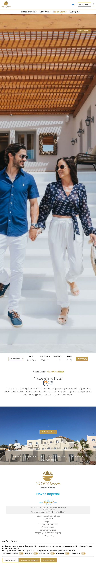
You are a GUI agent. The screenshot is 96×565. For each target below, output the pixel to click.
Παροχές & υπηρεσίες (48, 524)
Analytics (28, 553)
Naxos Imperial (28, 11)
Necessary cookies (10, 553)
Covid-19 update (83, 31)
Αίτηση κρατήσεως (48, 432)
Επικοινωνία (77, 456)
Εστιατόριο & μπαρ (48, 530)
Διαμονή (48, 521)
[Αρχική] (17, 11)
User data (60, 553)
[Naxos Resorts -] (6, 4)
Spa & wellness (48, 527)
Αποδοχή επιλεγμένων (29, 560)
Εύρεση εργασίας (48, 460)
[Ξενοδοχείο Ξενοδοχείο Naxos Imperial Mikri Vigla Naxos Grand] (16, 359)
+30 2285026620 (35, 456)
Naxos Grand (59, 11)
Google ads (75, 553)
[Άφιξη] (31, 360)
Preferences (44, 553)
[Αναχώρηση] (44, 360)
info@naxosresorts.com (56, 456)
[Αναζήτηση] (93, 4)
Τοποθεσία (48, 519)
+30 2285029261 (20, 456)
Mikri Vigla (44, 11)
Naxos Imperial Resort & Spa (48, 516)
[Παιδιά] (69, 360)
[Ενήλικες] (57, 360)
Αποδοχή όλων (48, 560)
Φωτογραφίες (48, 535)
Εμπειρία (74, 11)
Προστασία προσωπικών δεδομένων (62, 550)
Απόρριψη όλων (10, 560)
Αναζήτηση (82, 359)
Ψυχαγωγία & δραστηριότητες (48, 533)
